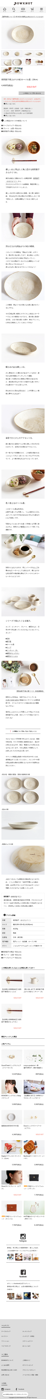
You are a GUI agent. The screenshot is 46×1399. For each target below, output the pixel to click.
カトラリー (4, 1336)
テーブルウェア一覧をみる (12, 125)
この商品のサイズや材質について (15, 121)
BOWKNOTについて (7, 1360)
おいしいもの (26, 1346)
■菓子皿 (8, 641)
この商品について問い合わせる (31, 93)
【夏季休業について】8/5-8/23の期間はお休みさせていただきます (22, 16)
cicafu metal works (12, 700)
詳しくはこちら (10, 104)
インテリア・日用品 (28, 1336)
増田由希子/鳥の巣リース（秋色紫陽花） (31, 691)
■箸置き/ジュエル (12, 656)
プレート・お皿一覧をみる (12, 128)
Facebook (21, 1389)
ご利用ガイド (26, 1360)
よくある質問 (5, 1365)
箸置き (23, 527)
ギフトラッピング (28, 1365)
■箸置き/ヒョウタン (12, 653)
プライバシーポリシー (29, 1370)
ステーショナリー (28, 1341)
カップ (35, 567)
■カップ (8, 647)
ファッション (5, 1341)
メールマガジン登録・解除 (30, 1375)
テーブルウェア (5, 1331)
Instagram (7, 1389)
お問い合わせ (5, 1375)
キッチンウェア (27, 1331)
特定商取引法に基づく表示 (9, 1370)
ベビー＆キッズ (5, 1346)
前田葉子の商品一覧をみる (12, 131)
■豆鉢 (8, 638)
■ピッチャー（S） (12, 650)
